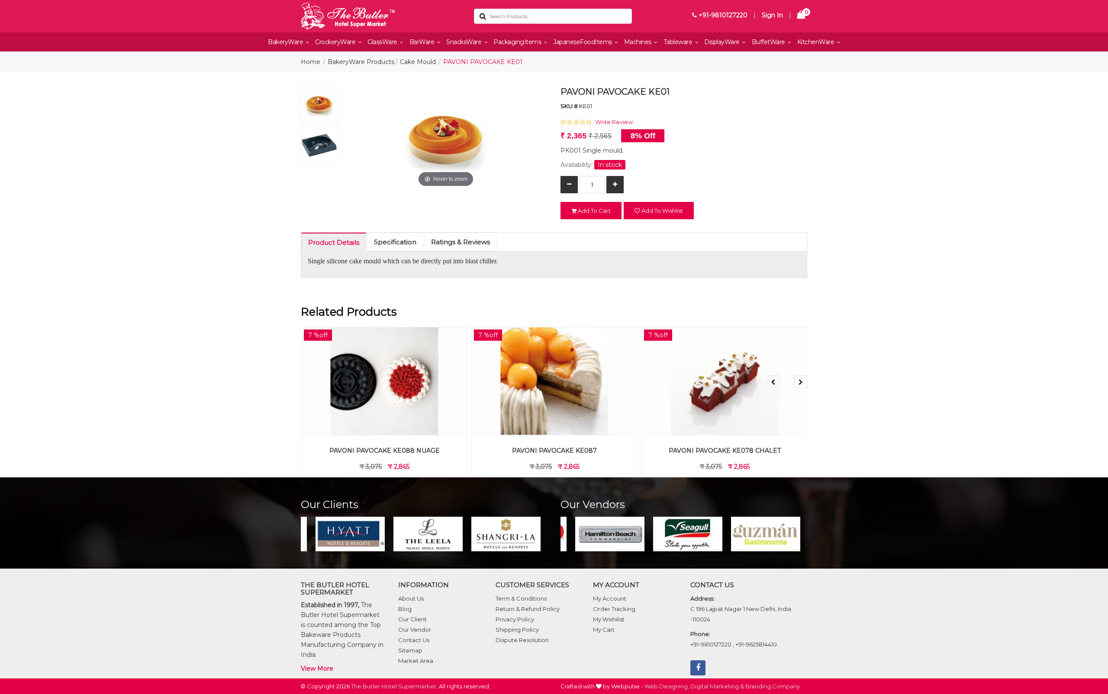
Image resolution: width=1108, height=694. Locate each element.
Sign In (772, 15)
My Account (609, 598)
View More (317, 668)
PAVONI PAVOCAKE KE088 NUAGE (384, 450)
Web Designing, (666, 686)
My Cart (604, 629)
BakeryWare (286, 42)
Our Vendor (414, 629)
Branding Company (772, 686)
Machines (638, 42)
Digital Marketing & (717, 686)
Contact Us (413, 639)
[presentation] (773, 381)
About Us (411, 598)
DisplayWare (722, 42)
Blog (405, 608)
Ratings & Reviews (460, 242)
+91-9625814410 (756, 644)
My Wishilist (609, 619)
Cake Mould (418, 62)
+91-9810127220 (722, 15)
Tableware (679, 42)
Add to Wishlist (661, 210)
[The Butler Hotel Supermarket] (381, 16)
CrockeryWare (336, 42)
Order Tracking (614, 608)
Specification (395, 242)
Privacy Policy (515, 619)
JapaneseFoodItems (583, 42)
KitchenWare (816, 42)
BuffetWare (769, 42)
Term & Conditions (521, 598)
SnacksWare (464, 42)
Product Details (333, 242)
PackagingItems (518, 42)
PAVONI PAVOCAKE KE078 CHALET (724, 450)
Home (310, 62)
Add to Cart (594, 210)
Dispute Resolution (522, 639)
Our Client (412, 619)
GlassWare (383, 42)
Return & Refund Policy (528, 608)
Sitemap (410, 650)
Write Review (614, 121)
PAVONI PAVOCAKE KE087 (554, 450)
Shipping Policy (517, 629)
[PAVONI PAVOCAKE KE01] (319, 106)
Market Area (415, 660)
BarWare (422, 42)
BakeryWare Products (361, 62)
